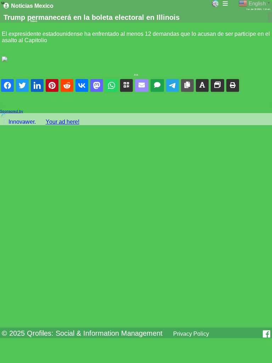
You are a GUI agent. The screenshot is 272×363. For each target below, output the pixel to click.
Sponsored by (11, 111)
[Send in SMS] (157, 85)
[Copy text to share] (202, 85)
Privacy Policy (191, 334)
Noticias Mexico (32, 6)
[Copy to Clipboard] (187, 85)
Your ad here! (62, 122)
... (136, 73)
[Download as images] (217, 85)
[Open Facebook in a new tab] (266, 334)
